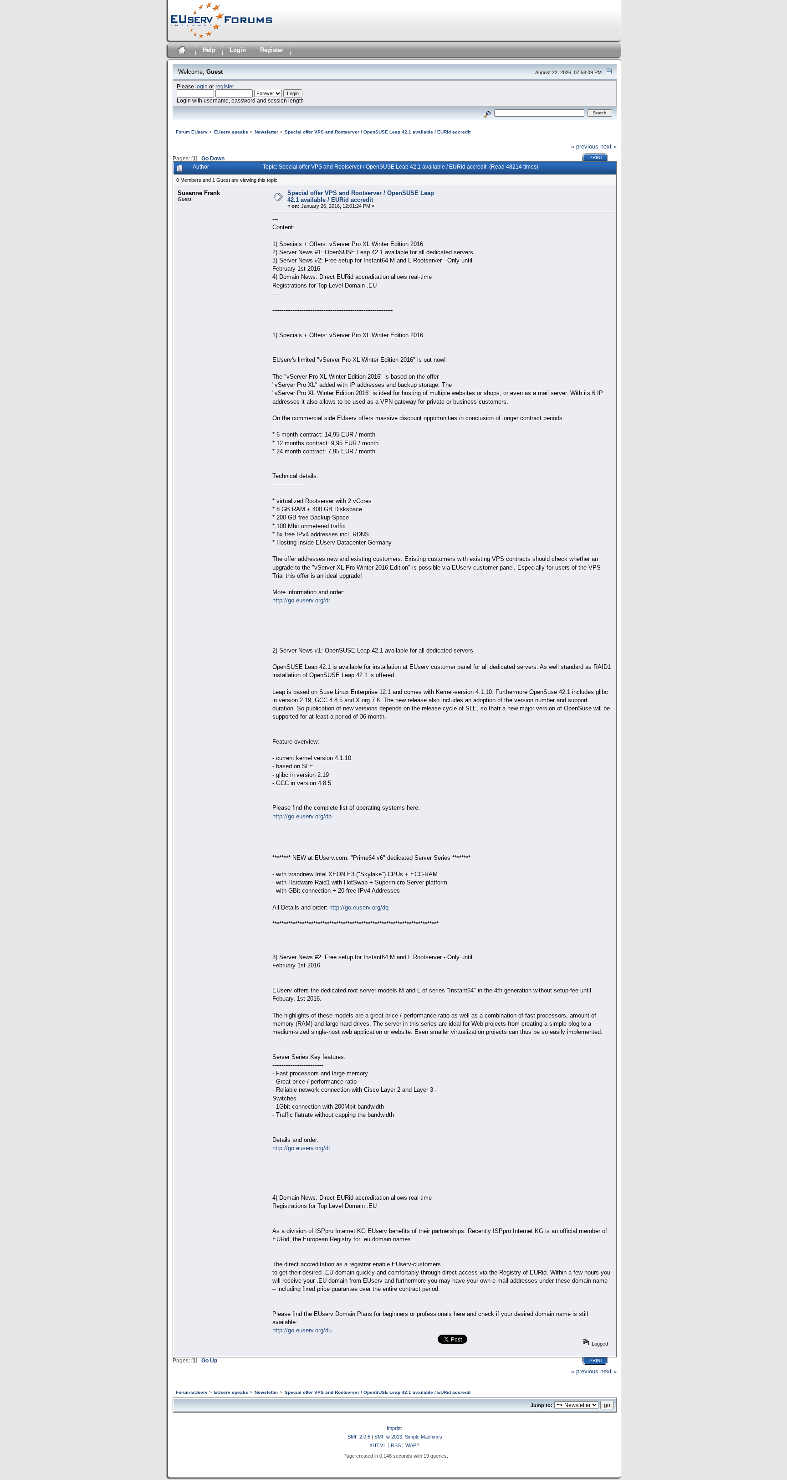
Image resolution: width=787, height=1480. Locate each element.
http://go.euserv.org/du (302, 1330)
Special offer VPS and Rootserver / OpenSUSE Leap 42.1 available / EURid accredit (360, 196)
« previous (584, 146)
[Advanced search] (487, 112)
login (201, 86)
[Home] (180, 51)
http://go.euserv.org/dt (301, 1148)
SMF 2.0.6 (359, 1436)
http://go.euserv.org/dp (302, 816)
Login (238, 49)
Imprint (394, 1428)
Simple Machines (423, 1436)
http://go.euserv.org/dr (301, 600)
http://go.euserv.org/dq (358, 907)
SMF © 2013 (388, 1436)
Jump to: (541, 1405)
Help (209, 49)
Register (271, 49)
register (224, 86)
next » (608, 146)
